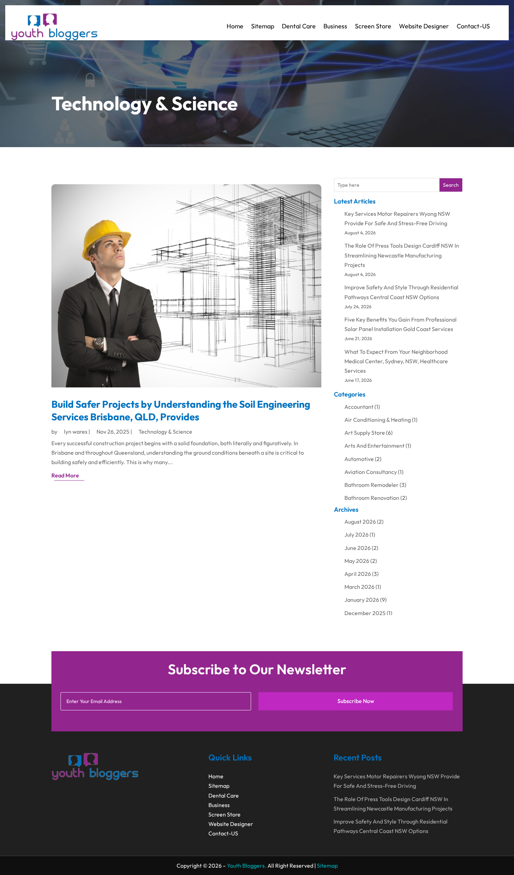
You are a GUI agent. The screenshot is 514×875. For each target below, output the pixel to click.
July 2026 (356, 534)
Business (335, 26)
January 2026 (361, 599)
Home (235, 26)
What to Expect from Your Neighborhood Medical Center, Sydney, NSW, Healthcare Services (396, 361)
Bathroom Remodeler (371, 484)
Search (451, 185)
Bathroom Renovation (371, 497)
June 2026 (357, 547)
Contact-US (473, 26)
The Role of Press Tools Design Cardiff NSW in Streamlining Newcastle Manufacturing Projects (401, 255)
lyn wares (75, 431)
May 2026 (356, 560)
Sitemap (262, 26)
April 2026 (357, 573)
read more (65, 475)
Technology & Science (165, 431)
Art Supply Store (364, 432)
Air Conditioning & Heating (377, 419)
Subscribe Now (355, 700)
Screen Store (373, 26)
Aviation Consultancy (370, 471)
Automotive (359, 458)
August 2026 (360, 521)
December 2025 (365, 612)
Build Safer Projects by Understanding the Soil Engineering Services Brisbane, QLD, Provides (180, 410)
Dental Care (299, 26)
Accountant (358, 406)
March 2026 (359, 586)
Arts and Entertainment (374, 445)
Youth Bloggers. (246, 865)
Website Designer (424, 26)
